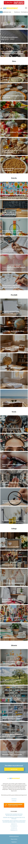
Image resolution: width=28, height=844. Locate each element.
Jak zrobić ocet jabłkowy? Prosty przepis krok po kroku (13, 133)
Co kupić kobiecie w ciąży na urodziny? (13, 583)
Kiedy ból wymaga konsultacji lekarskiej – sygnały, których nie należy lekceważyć (12, 24)
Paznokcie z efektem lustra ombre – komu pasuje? (12, 483)
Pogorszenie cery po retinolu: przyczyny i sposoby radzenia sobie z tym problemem (14, 821)
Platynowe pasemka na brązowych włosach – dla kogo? (12, 429)
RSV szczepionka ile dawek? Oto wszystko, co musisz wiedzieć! (11, 699)
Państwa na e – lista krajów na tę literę (13, 331)
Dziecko (14, 178)
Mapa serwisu (14, 839)
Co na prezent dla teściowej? (10, 565)
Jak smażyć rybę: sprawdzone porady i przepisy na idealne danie (13, 115)
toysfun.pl (14, 828)
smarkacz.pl (14, 830)
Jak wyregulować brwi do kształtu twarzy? (11, 447)
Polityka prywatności (14, 836)
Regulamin (14, 842)
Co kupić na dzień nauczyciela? (11, 638)
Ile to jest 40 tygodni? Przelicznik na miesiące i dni (12, 348)
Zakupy (14, 528)
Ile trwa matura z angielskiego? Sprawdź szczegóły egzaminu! (11, 286)
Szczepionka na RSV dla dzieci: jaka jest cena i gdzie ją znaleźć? (13, 663)
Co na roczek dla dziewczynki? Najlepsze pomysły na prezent (13, 268)
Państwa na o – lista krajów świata (12, 368)
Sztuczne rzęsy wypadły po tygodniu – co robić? (13, 465)
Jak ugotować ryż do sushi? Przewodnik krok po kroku (13, 96)
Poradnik (14, 295)
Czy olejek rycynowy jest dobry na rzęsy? (13, 521)
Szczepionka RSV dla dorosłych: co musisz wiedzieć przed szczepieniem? (13, 735)
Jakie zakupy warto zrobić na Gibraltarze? (10, 618)
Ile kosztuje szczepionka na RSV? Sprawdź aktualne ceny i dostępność (12, 717)
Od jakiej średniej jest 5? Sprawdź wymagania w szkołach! (11, 213)
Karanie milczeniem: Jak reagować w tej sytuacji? (14, 818)
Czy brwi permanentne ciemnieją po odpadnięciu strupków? (12, 502)
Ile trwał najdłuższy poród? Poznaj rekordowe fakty (12, 385)
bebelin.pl (14, 824)
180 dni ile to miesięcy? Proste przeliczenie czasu (10, 312)
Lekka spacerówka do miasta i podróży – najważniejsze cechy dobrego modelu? (12, 52)
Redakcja (14, 799)
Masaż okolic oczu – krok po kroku (12, 754)
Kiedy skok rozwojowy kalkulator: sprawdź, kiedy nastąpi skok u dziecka (13, 232)
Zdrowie (14, 645)
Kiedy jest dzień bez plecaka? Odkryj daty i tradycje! (14, 195)
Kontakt (14, 801)
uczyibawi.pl (13, 826)
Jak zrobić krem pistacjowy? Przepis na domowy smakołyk (13, 151)
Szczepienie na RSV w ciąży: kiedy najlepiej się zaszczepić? (11, 681)
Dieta (14, 61)
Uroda (14, 412)
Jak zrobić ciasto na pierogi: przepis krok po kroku (14, 78)
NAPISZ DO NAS (14, 769)
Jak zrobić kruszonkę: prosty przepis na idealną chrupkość (13, 169)
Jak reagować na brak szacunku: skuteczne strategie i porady (14, 814)
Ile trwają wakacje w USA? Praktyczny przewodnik (13, 403)
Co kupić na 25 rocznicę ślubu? (10, 547)
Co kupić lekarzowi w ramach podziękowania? (10, 600)
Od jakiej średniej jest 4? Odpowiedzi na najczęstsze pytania (13, 250)
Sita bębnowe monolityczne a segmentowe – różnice (9, 38)
